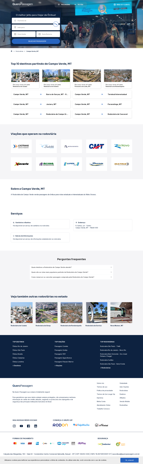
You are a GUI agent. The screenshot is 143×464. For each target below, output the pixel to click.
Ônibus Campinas (18, 358)
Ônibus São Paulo (19, 350)
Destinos (123, 394)
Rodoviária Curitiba (106, 360)
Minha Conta (101, 401)
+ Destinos (17, 365)
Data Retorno (47, 34)
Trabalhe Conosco (103, 409)
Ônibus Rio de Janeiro (20, 346)
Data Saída (22, 34)
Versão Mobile (125, 401)
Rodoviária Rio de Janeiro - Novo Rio (113, 350)
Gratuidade (123, 383)
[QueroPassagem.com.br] (12, 51)
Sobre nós (100, 383)
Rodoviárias (124, 390)
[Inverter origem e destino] (56, 24)
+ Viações (58, 365)
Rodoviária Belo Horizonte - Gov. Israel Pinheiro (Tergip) (113, 355)
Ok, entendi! (129, 460)
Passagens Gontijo (61, 350)
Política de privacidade (105, 390)
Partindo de (22, 20)
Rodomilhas (124, 405)
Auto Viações (124, 387)
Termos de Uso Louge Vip (106, 394)
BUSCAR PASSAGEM (37, 41)
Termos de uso (102, 387)
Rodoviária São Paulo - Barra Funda (112, 364)
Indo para (21, 27)
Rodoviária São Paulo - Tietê (110, 346)
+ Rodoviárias (105, 368)
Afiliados (123, 398)
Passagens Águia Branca (63, 358)
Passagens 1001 (60, 354)
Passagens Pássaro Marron (64, 362)
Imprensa (100, 398)
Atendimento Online (103, 405)
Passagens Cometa (61, 346)
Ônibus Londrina (18, 362)
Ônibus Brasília (18, 354)
